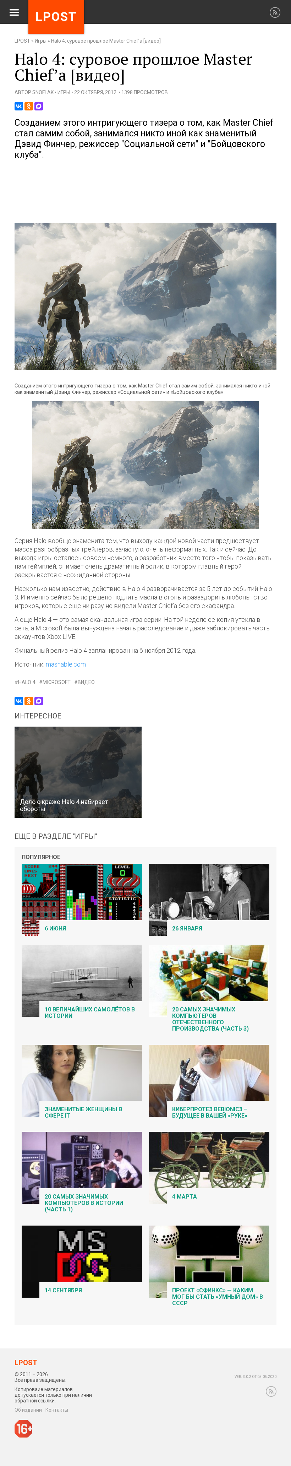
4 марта (184, 1196)
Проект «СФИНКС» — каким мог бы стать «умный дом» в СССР (217, 1297)
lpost (56, 17)
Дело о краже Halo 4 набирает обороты (64, 805)
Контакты (56, 1410)
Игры (40, 41)
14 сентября (63, 1290)
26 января (187, 928)
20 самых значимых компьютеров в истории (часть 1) (84, 1203)
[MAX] (38, 106)
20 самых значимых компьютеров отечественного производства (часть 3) (210, 1019)
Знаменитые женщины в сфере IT (83, 1112)
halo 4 (26, 682)
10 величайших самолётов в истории (90, 1012)
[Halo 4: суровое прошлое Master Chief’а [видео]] (145, 368)
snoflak (43, 92)
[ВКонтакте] (19, 106)
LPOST (22, 41)
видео (86, 682)
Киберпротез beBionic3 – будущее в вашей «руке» (209, 1112)
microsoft (57, 682)
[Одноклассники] (28, 106)
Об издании (28, 1410)
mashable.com (66, 664)
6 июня (55, 928)
